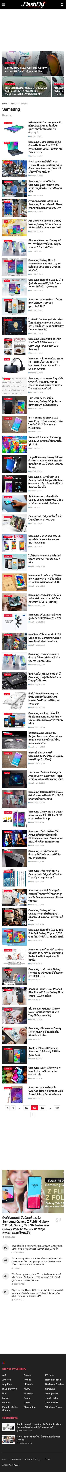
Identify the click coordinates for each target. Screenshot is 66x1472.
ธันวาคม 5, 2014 (36, 448)
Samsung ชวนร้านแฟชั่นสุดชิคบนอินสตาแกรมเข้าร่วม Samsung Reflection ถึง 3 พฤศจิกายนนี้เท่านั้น (45, 954)
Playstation (30, 1407)
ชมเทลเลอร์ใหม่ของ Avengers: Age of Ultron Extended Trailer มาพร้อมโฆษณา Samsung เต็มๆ (45, 775)
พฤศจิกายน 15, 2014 (37, 707)
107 (26, 1107)
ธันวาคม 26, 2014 (36, 251)
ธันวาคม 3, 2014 (36, 491)
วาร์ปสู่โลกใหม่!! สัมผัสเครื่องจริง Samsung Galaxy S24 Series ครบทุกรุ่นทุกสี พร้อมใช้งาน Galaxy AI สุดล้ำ (37, 1247)
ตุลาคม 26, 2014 (36, 1019)
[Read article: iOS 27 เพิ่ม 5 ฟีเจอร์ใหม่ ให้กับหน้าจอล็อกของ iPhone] (8, 1439)
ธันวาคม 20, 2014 (36, 333)
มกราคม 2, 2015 (36, 136)
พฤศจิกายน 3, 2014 (37, 904)
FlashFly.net (14, 1465)
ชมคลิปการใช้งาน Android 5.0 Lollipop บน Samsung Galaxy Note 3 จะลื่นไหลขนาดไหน (44, 638)
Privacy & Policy (32, 1459)
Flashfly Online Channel (10, 1408)
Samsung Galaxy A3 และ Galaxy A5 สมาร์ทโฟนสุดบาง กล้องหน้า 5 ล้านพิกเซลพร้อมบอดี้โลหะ (45, 915)
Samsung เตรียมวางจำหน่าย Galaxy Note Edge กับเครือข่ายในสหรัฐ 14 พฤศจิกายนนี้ (45, 874)
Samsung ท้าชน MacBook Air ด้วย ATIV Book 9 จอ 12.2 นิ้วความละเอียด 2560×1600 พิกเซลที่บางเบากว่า (45, 147)
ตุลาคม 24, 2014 (36, 1059)
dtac (4, 1393)
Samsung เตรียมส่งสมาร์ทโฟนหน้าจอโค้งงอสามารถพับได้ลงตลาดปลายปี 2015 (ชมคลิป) (44, 598)
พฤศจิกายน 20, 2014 (37, 645)
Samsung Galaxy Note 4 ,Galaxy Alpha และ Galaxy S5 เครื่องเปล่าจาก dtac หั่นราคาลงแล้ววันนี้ (45, 265)
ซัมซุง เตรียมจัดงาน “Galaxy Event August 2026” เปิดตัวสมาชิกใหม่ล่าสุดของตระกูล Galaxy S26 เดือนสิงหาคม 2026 (26, 91)
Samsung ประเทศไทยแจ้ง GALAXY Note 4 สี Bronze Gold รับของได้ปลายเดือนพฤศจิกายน (45, 1091)
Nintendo (28, 1393)
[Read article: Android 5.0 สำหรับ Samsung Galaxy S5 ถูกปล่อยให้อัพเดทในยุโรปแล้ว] (14, 444)
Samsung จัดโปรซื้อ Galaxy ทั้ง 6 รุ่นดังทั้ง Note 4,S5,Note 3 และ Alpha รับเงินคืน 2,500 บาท (45, 283)
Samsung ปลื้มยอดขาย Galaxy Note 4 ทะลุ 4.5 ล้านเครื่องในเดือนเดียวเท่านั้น (44, 1031)
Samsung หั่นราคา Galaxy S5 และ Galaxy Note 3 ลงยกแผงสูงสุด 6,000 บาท (44, 539)
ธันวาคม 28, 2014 (36, 176)
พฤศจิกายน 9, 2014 (37, 822)
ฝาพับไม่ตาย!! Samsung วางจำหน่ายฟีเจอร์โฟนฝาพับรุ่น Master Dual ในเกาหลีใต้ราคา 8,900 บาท (44, 698)
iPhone (7, 674)
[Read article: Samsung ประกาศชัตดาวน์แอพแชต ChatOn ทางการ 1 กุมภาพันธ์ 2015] (14, 306)
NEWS (7, 143)
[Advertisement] (33, 1145)
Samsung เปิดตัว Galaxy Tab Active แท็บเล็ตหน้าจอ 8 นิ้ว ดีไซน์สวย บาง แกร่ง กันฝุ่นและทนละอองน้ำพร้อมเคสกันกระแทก (45, 836)
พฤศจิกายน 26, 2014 (37, 566)
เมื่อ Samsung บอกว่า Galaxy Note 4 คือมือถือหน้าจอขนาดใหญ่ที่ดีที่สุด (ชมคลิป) (44, 1012)
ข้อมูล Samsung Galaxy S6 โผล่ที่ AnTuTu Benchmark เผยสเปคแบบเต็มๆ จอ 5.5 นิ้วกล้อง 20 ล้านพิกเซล (45, 462)
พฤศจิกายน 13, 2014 (37, 763)
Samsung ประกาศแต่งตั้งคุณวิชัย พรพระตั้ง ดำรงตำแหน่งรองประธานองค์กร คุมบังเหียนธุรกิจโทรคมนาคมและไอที (45, 383)
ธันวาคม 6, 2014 (36, 432)
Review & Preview (54, 1384)
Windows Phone (53, 1407)
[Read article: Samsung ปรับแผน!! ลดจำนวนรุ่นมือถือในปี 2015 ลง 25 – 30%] (14, 621)
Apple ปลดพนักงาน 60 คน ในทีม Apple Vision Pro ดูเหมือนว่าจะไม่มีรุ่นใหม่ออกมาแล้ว (39, 1426)
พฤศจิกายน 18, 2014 (37, 684)
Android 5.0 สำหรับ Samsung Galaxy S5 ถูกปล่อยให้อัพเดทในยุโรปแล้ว (45, 441)
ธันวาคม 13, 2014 (36, 409)
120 (57, 1107)
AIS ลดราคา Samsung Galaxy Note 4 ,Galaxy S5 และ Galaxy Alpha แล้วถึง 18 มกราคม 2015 (44, 224)
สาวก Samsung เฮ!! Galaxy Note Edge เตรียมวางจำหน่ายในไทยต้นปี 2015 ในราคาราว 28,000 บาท (45, 422)
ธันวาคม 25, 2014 (36, 274)
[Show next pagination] (32, 1114)
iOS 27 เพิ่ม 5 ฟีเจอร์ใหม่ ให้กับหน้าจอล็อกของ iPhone (38, 1438)
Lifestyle (28, 1384)
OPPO (27, 1402)
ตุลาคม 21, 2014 (36, 1098)
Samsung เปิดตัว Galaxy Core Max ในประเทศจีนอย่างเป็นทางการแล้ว (44, 1071)
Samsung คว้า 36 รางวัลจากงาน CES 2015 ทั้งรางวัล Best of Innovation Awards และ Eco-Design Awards (45, 363)
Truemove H (51, 1402)
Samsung (10, 63)
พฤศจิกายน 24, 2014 (37, 586)
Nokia (27, 1397)
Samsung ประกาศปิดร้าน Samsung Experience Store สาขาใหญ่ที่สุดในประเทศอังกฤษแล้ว (45, 186)
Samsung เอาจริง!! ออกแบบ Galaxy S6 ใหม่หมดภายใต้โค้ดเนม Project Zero (44, 854)
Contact (48, 1459)
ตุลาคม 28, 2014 (36, 980)
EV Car (5, 1397)
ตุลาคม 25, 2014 (36, 1039)
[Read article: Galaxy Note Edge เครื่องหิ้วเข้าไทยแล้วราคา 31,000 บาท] (14, 523)
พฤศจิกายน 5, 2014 (37, 845)
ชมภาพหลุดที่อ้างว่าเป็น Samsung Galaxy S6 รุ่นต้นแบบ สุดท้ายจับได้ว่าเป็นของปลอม (45, 401)
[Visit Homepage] (32, 5)
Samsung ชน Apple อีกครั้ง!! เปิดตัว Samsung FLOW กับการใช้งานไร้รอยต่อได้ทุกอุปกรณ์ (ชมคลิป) (45, 718)
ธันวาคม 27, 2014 (36, 195)
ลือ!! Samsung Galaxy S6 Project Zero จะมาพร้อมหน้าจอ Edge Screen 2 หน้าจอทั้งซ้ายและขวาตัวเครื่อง (45, 738)
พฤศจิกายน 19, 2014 (37, 665)
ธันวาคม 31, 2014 (36, 156)
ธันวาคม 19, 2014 (36, 353)
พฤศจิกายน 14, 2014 (37, 747)
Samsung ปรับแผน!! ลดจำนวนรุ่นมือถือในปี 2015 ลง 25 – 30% (44, 616)
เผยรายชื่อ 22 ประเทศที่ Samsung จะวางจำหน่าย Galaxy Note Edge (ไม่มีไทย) (45, 756)
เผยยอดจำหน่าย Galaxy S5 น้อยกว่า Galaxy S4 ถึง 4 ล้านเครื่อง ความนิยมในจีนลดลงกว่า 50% (45, 578)
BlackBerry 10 (9, 1388)
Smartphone (51, 1393)
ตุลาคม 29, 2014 (36, 963)
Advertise (16, 1459)
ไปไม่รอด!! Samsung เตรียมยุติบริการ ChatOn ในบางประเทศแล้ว (44, 559)
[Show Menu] (3, 4)
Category (13, 103)
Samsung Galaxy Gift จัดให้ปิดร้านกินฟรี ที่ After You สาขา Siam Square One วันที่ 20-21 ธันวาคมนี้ (44, 344)
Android (8, 123)
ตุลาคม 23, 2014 (36, 1078)
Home (4, 103)
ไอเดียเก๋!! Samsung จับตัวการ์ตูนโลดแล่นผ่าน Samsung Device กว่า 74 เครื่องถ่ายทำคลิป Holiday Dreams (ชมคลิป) (46, 324)
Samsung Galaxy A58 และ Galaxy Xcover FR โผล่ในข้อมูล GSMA (26, 69)
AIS (6, 221)
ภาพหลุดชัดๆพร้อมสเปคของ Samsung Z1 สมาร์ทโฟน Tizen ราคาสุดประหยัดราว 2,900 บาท (45, 204)
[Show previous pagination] (7, 1107)
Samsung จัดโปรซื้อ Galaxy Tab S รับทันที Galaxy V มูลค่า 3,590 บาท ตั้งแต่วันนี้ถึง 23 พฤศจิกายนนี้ (46, 933)
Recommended (53, 1379)
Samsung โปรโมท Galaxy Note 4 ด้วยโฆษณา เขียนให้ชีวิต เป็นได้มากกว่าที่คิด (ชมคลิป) (45, 795)
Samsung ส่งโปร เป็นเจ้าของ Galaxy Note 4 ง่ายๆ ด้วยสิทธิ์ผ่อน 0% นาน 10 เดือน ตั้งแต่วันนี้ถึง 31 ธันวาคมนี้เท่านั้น (45, 482)
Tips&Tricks (51, 1397)
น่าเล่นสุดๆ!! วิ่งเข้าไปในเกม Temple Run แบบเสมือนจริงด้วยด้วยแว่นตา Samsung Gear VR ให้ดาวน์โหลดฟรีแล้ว (45, 166)
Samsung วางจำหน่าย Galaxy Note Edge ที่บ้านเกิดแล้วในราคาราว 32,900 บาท (45, 972)
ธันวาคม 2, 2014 (36, 523)
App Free (7, 1384)
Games (27, 1375)
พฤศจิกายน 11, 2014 (37, 803)
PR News (49, 1375)
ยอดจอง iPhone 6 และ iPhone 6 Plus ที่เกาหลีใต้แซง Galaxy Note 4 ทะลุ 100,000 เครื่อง (45, 992)
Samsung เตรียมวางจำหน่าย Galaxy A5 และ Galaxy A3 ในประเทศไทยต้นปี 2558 (44, 657)
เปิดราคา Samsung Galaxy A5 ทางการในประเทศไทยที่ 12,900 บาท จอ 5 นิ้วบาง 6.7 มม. (44, 244)
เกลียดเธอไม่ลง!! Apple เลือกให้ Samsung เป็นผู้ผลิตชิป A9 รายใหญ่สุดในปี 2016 (44, 677)
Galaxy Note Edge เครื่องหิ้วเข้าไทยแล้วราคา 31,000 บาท (45, 517)
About (5, 1459)
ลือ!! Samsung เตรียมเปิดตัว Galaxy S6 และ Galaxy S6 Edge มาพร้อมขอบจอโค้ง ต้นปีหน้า (45, 500)
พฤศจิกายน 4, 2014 (37, 862)
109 (42, 1107)
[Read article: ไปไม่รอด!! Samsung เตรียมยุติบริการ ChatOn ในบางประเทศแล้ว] (14, 562)
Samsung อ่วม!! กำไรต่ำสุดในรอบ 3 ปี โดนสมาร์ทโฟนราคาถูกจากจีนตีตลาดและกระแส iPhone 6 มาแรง (45, 895)
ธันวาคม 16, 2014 (36, 373)
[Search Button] (62, 4)
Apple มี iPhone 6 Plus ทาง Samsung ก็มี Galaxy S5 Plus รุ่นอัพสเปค (44, 1051)
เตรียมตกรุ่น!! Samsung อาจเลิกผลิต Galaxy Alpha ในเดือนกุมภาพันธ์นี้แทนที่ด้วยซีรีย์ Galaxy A (45, 127)
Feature (6, 1402)
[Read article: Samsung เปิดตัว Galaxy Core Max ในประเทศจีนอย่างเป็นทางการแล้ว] (14, 1074)
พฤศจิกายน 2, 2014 (37, 924)
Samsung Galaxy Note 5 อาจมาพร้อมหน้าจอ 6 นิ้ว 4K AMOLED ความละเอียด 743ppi (45, 815)
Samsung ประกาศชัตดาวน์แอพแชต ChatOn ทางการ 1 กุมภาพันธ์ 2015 (45, 303)
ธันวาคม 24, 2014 (36, 290)
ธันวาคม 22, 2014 (36, 310)
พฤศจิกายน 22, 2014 (37, 622)
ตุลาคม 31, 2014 (36, 940)
